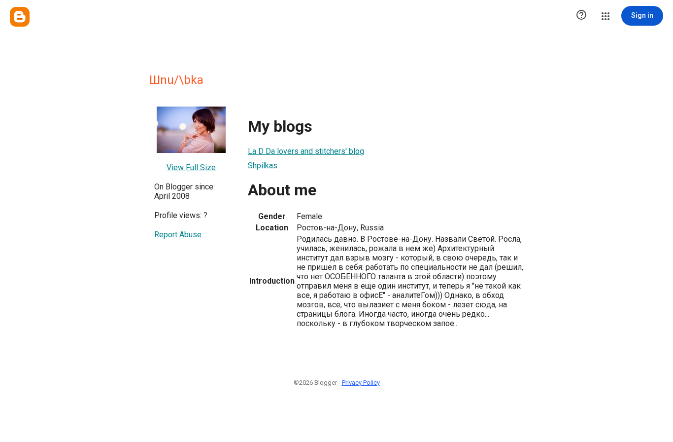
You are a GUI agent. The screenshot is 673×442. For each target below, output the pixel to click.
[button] (581, 16)
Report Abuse (178, 234)
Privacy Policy (361, 382)
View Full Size (191, 167)
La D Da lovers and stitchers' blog (306, 151)
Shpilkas (262, 165)
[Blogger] (20, 17)
